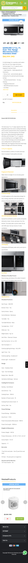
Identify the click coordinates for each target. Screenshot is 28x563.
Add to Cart (18, 95)
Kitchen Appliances (11, 12)
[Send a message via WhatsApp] (24, 552)
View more (5, 89)
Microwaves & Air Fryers (9, 13)
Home (3, 12)
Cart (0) (26, 365)
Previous (5, 29)
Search (24, 7)
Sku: (4, 102)
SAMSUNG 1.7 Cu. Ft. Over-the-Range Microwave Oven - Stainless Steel (12, 51)
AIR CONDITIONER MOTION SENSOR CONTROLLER (11, 489)
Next (21, 29)
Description (14, 110)
